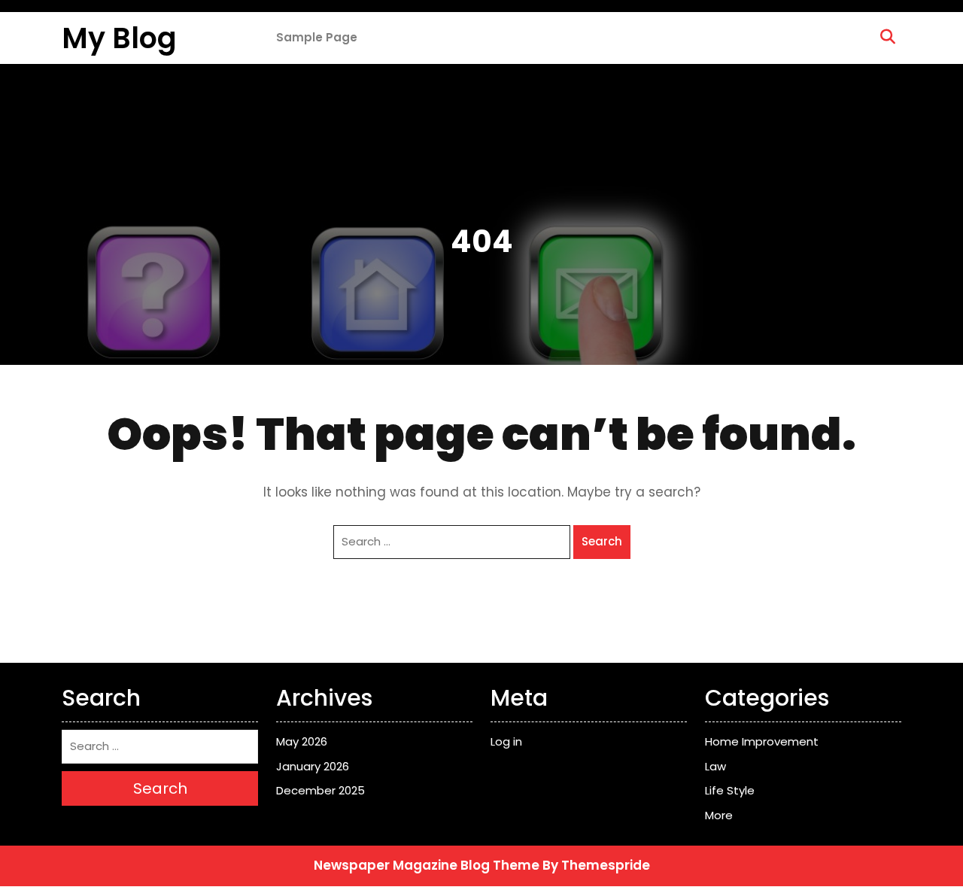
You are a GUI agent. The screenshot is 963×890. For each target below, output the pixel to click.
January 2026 (312, 766)
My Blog (119, 38)
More (719, 815)
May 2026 (301, 741)
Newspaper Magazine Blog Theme (426, 865)
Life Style (730, 790)
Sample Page (316, 37)
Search (602, 541)
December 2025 (320, 790)
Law (715, 766)
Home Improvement (762, 741)
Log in (506, 741)
